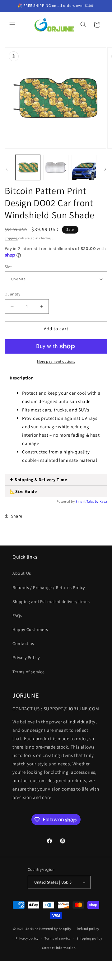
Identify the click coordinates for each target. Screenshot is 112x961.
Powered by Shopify (55, 928)
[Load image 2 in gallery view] (55, 167)
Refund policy (88, 928)
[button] (12, 24)
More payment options (56, 361)
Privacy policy (27, 938)
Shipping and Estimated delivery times (51, 601)
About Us (21, 573)
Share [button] (16, 516)
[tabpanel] (56, 429)
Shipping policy (89, 938)
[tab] (56, 479)
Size (8, 266)
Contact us (23, 643)
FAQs (17, 615)
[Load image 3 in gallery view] (84, 167)
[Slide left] (7, 169)
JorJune (32, 928)
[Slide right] (105, 169)
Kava (103, 501)
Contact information (59, 947)
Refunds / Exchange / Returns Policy (48, 587)
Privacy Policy (26, 657)
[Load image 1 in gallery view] (27, 167)
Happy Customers (30, 629)
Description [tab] (22, 378)
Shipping (11, 238)
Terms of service (28, 672)
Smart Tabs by (87, 501)
